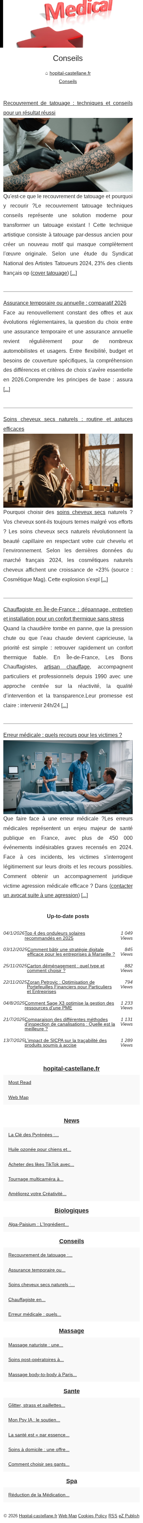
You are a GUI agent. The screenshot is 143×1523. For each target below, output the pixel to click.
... (73, 273)
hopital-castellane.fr (70, 73)
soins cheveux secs (81, 512)
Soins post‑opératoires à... (36, 1359)
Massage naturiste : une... (35, 1344)
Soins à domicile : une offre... (39, 1449)
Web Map (18, 1097)
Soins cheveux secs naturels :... (41, 1284)
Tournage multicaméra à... (36, 1179)
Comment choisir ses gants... (39, 1464)
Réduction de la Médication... (39, 1494)
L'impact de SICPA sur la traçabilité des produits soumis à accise (66, 1043)
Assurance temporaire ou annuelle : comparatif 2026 (64, 303)
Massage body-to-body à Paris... (42, 1374)
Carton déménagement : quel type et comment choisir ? (65, 968)
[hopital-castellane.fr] (71, 24)
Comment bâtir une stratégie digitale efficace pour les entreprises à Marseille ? (71, 952)
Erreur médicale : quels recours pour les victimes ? (62, 735)
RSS (112, 1515)
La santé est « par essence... (39, 1434)
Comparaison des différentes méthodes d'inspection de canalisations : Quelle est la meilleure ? (70, 1024)
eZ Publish (129, 1515)
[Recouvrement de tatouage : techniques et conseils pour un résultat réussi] (68, 155)
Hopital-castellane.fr (38, 1515)
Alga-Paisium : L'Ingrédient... (38, 1224)
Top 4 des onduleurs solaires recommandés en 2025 (55, 935)
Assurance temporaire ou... (37, 1269)
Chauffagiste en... (27, 1299)
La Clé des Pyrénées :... (33, 1134)
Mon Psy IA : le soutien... (34, 1419)
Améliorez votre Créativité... (37, 1193)
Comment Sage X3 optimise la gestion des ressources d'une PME (69, 1005)
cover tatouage (49, 273)
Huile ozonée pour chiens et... (39, 1149)
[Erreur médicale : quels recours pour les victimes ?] (68, 777)
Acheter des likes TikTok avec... (41, 1164)
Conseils (68, 81)
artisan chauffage (67, 667)
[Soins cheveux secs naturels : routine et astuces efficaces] (68, 471)
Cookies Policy (92, 1515)
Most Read (19, 1082)
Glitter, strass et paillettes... (36, 1405)
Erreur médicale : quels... (34, 1314)
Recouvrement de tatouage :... (40, 1255)
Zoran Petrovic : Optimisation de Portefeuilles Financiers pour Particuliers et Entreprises (69, 987)
